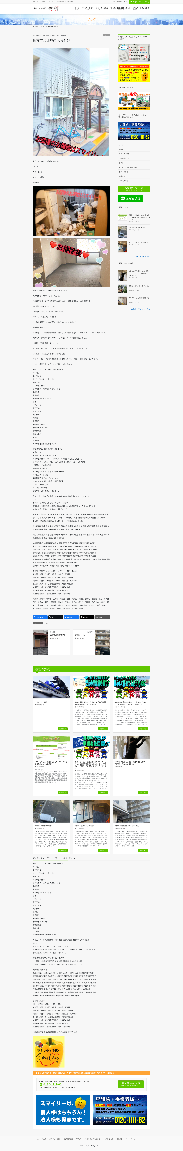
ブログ (107, 35)
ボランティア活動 (41, 702)
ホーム (121, 145)
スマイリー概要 (124, 154)
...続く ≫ (102, 724)
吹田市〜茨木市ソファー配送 (138, 242)
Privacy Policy (123, 181)
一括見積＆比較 (124, 158)
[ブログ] (40, 642)
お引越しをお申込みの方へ (128, 167)
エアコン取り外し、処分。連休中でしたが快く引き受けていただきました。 (139, 273)
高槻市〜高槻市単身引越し (137, 227)
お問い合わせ (123, 172)
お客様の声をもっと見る (140, 309)
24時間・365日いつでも (141, 2)
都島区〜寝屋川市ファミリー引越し (127, 826)
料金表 (121, 149)
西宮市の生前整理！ (57, 635)
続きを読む (62, 729)
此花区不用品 (80, 635)
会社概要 (122, 176)
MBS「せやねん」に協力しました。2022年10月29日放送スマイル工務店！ (139, 217)
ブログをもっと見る (142, 256)
